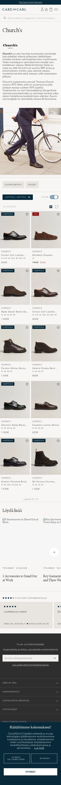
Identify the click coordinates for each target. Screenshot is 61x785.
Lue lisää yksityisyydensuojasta (30, 665)
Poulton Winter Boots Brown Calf (13, 368)
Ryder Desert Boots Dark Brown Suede (14, 311)
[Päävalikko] (56, 9)
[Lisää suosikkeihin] (26, 214)
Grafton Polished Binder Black (14, 481)
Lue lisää (39, 747)
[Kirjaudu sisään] (42, 9)
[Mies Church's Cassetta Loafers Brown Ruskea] (46, 399)
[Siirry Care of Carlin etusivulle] (14, 9)
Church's (6, 251)
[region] (30, 615)
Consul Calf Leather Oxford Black (12, 255)
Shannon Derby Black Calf (13, 425)
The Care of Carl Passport (30, 2)
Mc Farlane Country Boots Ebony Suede (43, 481)
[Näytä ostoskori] (51, 10)
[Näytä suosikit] (46, 9)
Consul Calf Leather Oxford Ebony (43, 311)
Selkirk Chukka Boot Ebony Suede (43, 368)
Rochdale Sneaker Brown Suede (42, 255)
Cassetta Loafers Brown (45, 425)
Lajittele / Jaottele (15, 197)
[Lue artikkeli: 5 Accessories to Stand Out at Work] (20, 552)
